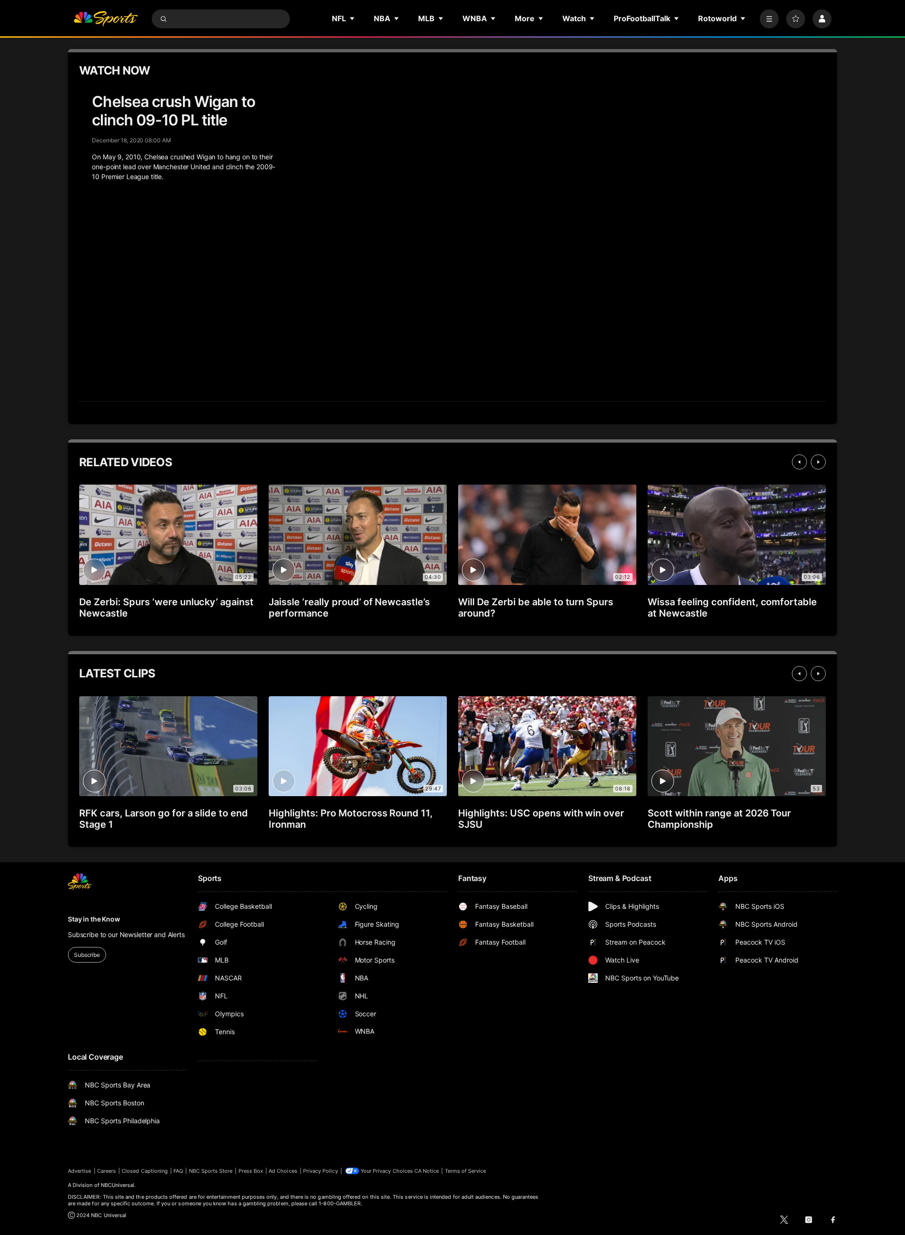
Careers (106, 1171)
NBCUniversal (118, 1185)
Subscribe (87, 954)
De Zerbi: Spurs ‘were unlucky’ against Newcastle (166, 607)
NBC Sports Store (211, 1171)
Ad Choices (283, 1171)
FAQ (178, 1171)
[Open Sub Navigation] (352, 18)
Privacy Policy (320, 1171)
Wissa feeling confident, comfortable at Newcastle (732, 607)
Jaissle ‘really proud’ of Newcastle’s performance (349, 607)
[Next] (818, 461)
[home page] (106, 19)
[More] (769, 18)
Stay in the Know (94, 919)
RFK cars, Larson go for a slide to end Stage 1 (163, 818)
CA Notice (426, 1171)
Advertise (79, 1171)
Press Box (251, 1171)
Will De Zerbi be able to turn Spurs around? (535, 607)
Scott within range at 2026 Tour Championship (719, 818)
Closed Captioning (145, 1171)
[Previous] (799, 461)
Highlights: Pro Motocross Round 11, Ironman (351, 818)
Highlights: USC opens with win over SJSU (541, 818)
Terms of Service (465, 1171)
